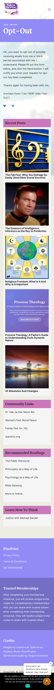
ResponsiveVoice (38, 655)
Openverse (36, 647)
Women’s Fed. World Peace (21, 420)
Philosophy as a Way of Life (21, 469)
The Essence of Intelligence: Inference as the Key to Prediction (25, 229)
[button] (46, 682)
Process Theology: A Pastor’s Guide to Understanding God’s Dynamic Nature (26, 338)
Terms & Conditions (14, 561)
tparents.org (12, 436)
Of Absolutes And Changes (21, 391)
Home (5, 24)
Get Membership (13, 567)
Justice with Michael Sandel (21, 518)
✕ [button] (51, 664)
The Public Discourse (17, 460)
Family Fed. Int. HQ (16, 428)
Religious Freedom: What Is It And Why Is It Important (25, 283)
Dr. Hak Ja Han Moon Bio (20, 412)
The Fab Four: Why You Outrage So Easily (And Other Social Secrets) (26, 176)
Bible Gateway (13, 485)
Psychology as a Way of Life (21, 477)
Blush (17, 651)
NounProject (28, 651)
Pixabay (7, 651)
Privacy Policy (11, 555)
